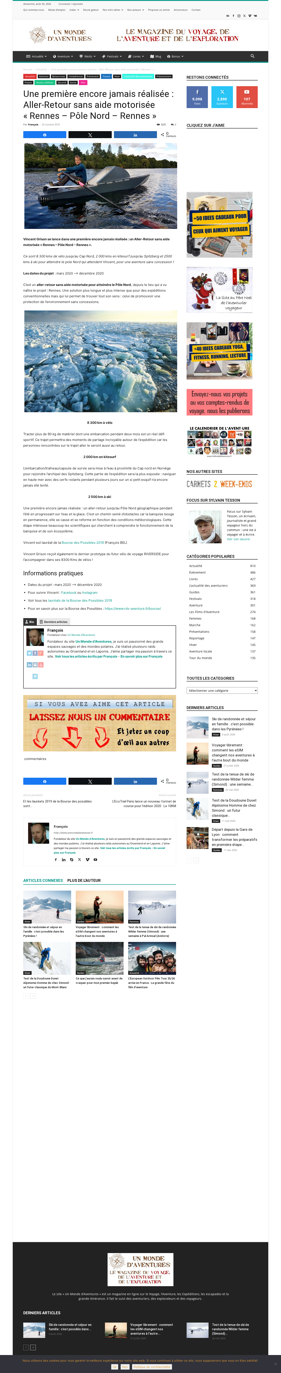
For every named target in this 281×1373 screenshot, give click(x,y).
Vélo (83, 82)
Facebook (68, 592)
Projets (28, 82)
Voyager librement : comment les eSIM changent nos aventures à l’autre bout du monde (97, 931)
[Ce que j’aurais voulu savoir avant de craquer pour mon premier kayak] (100, 958)
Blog (158, 56)
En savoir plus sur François (141, 656)
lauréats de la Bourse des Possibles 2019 (80, 600)
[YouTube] (40, 667)
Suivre (222, 87)
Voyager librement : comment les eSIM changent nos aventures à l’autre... (151, 1329)
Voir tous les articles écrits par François (86, 656)
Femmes (134, 921)
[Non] (275, 1364)
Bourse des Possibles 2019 (83, 542)
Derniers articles (55, 622)
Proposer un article (159, 9)
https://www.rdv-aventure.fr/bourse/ (133, 608)
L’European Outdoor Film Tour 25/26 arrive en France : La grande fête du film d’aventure (151, 983)
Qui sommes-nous (33, 9)
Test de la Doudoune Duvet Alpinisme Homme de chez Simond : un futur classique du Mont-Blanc (46, 983)
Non (125, 1367)
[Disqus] (99, 1064)
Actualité (37, 56)
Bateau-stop (58, 76)
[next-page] (33, 996)
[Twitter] (29, 655)
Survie (73, 82)
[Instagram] (238, 16)
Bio (31, 622)
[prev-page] (26, 996)
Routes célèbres (44, 82)
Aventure (64, 56)
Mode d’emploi (56, 9)
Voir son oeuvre (238, 539)
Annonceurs (180, 9)
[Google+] (40, 655)
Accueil (27, 69)
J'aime (197, 87)
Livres (136, 56)
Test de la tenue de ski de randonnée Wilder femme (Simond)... (230, 1329)
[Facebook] (233, 16)
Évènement (93, 76)
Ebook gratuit (91, 9)
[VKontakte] (255, 16)
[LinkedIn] (29, 667)
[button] (252, 57)
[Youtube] (97, 860)
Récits (88, 56)
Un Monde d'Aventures (94, 641)
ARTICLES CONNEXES (43, 880)
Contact (196, 9)
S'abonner (247, 87)
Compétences (76, 76)
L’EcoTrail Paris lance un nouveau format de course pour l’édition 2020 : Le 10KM (144, 803)
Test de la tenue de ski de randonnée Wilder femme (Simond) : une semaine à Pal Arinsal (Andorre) (152, 931)
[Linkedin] (65, 860)
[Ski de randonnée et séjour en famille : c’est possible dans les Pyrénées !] (47, 907)
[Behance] (227, 16)
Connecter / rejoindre (71, 3)
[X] (244, 16)
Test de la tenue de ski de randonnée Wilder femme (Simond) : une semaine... (233, 779)
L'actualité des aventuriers (138, 76)
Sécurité (62, 82)
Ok (115, 1367)
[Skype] (73, 860)
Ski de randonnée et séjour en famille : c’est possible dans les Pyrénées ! (43, 931)
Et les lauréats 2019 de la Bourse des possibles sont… (57, 803)
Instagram (89, 592)
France (106, 76)
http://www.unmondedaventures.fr (73, 832)
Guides (80, 921)
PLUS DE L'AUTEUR (84, 880)
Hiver (117, 76)
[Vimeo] (249, 16)
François (33, 124)
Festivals (112, 56)
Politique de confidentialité (152, 1367)
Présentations (164, 76)
